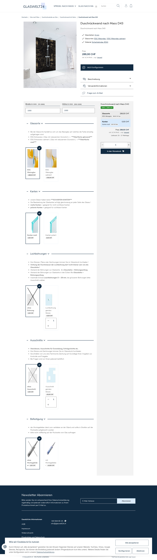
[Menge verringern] (48, 320)
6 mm (97, 35)
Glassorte (35, 123)
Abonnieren (126, 501)
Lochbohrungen (38, 253)
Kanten (34, 191)
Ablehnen (141, 551)
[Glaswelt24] (35, 6)
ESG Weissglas (100, 38)
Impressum (26, 528)
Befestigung (36, 419)
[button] (126, 6)
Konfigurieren (124, 551)
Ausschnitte (36, 340)
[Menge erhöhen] (48, 326)
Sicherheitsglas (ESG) (100, 42)
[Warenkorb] (132, 6)
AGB (23, 524)
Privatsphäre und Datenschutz (33, 537)
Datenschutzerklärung (60, 500)
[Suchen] (118, 6)
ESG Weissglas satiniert (116, 38)
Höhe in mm (72, 104)
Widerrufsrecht (27, 533)
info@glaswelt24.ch (58, 523)
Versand (99, 57)
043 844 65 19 (57, 521)
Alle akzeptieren (132, 543)
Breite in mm (35, 104)
